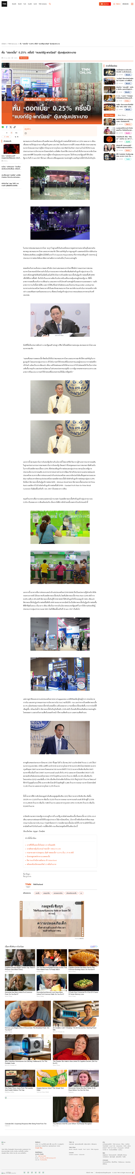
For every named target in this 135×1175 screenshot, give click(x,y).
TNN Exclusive (12, 43)
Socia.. (128, 150)
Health (80, 1149)
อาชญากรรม (119, 1146)
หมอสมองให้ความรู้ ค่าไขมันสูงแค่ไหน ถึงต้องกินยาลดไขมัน (124, 129)
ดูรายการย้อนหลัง (79, 1144)
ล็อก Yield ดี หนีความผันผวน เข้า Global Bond (42, 860)
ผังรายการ (94, 1144)
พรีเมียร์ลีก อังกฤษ (122, 1155)
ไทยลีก (124, 1157)
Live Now (106, 4)
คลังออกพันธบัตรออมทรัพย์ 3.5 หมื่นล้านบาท (41, 864)
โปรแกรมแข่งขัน (112, 1155)
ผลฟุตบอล (105, 1155)
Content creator (73, 1154)
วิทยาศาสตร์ (105, 1146)
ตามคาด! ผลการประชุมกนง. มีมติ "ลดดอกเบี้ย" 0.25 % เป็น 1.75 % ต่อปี (50, 853)
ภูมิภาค (129, 1146)
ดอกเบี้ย (37, 893)
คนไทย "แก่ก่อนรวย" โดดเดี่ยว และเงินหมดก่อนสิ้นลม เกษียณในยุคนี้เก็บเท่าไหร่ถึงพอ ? (11, 168)
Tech (128, 159)
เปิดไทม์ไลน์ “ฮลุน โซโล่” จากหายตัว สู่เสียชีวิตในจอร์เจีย (10, 184)
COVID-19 (105, 1150)
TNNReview (121, 1162)
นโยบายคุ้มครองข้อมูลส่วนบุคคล (103, 1173)
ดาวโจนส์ (127, 1148)
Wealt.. (128, 75)
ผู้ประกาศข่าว (87, 1144)
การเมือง (127, 1144)
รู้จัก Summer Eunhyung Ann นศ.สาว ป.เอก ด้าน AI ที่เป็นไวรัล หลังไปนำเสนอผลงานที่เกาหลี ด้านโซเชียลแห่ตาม (124, 155)
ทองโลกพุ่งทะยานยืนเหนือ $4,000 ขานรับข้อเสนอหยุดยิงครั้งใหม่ (124, 71)
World (70, 1149)
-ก (6, 133)
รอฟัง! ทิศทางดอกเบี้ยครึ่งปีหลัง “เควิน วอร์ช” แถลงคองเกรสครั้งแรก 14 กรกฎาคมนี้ (124, 106)
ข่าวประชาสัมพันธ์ (113, 1150)
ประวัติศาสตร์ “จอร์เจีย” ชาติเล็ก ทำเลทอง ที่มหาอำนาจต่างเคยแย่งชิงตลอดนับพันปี (11, 176)
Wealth (75, 1149)
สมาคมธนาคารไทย (58, 893)
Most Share (122, 115)
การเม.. (127, 101)
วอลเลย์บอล (106, 1157)
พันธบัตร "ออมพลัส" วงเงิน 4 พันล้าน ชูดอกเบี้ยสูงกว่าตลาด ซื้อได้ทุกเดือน (124, 88)
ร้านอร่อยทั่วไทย (107, 1162)
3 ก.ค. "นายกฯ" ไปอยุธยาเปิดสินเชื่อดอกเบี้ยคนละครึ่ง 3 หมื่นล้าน (124, 97)
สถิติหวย (105, 1164)
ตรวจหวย (128, 1162)
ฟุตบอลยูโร (112, 1157)
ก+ (16, 132)
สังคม (122, 1144)
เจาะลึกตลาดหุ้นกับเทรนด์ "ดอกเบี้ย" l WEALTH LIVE (44, 849)
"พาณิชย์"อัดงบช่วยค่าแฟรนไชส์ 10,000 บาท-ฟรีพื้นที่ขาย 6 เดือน (124, 79)
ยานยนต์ (105, 1148)
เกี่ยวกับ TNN (89, 1173)
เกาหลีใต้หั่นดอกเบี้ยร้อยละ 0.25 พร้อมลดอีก (41, 845)
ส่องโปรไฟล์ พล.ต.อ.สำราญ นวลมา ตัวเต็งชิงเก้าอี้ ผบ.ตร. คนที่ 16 (124, 120)
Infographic (121, 1148)
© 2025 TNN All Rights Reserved (121, 1173)
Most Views (109, 115)
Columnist (81, 1154)
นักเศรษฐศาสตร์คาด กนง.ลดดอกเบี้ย (38, 856)
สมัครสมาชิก (126, 4)
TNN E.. (128, 124)
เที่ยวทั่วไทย (114, 1162)
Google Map (38, 1148)
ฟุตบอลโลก (119, 1157)
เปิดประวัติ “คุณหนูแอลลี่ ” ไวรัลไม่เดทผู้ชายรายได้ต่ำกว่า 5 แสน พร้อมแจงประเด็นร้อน (124, 146)
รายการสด (71, 1144)
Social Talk (112, 1146)
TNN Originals (95, 1149)
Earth (128, 142)
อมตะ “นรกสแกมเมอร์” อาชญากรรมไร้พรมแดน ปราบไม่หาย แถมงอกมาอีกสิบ (11, 157)
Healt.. (128, 133)
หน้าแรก (4, 43)
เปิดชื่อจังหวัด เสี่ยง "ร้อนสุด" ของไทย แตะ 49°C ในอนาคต (124, 138)
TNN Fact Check (112, 1148)
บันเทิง (125, 1146)
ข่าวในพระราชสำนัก (107, 1144)
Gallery (120, 1150)
